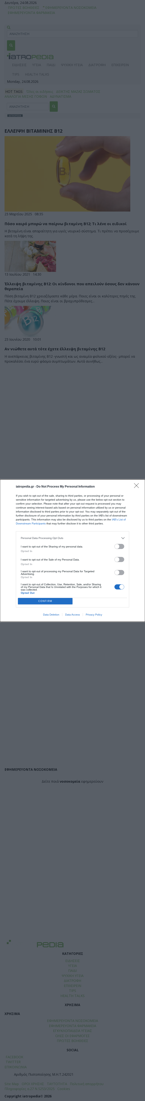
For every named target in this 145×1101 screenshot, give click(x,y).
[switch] (119, 546)
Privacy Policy (94, 614)
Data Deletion (51, 614)
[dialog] (72, 550)
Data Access (72, 614)
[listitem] (72, 538)
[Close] (137, 486)
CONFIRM (45, 601)
